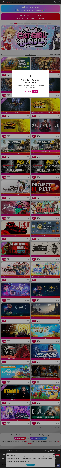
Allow (35, 91)
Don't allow (27, 91)
